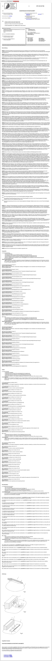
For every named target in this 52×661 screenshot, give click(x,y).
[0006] (11, 655)
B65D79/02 (28, 14)
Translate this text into (3, 1)
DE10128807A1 (7, 656)
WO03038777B (7, 655)
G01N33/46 (39, 14)
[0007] (11, 656)
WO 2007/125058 (28, 19)
